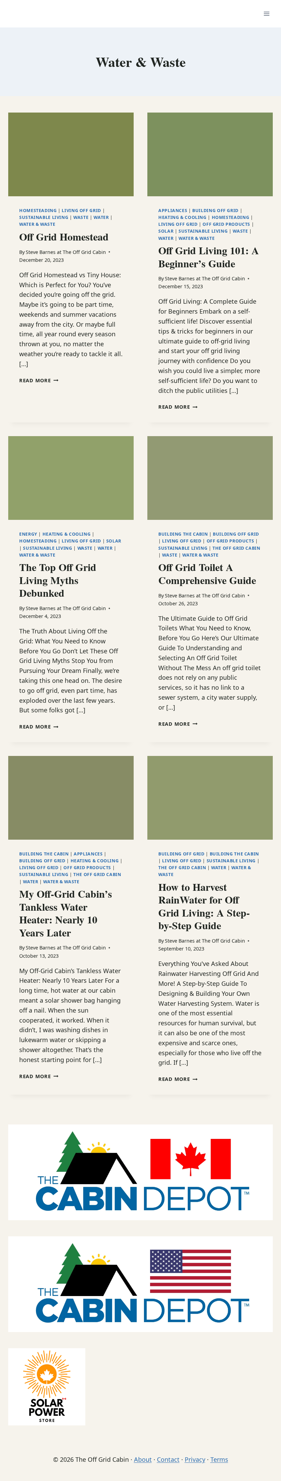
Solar (165, 231)
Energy (28, 534)
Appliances (172, 210)
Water (101, 217)
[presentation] (71, 154)
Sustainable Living (43, 217)
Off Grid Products (226, 224)
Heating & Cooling (182, 217)
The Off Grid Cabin (236, 548)
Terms (219, 1459)
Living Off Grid (81, 210)
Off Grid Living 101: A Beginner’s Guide (208, 257)
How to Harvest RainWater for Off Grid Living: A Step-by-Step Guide (204, 906)
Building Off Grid (215, 210)
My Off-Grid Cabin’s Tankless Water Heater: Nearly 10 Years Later (65, 913)
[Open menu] (266, 13)
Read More (38, 380)
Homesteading (38, 210)
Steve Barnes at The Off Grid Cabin (66, 252)
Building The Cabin (183, 534)
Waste (80, 217)
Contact (168, 1459)
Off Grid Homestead (64, 236)
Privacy (195, 1459)
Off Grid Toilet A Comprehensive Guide (207, 573)
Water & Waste (37, 224)
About (143, 1459)
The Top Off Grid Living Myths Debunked (57, 579)
